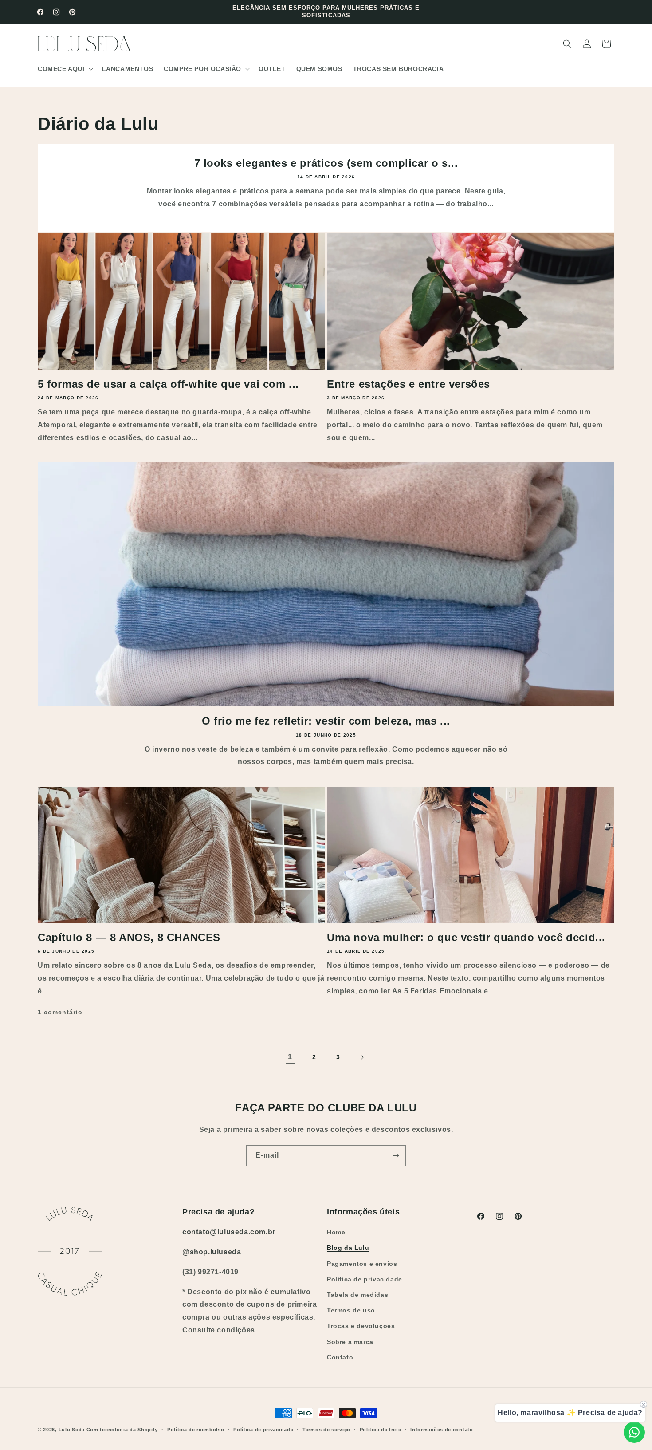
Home (336, 1232)
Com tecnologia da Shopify (122, 1429)
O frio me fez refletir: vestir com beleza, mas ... (326, 721)
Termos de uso (351, 1310)
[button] (64, 68)
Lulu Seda (72, 1429)
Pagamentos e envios (362, 1263)
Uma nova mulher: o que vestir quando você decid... (466, 937)
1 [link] (290, 1056)
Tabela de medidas (357, 1294)
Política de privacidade (364, 1279)
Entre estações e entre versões (408, 384)
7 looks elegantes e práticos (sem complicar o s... (326, 163)
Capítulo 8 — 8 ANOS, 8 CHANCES (129, 937)
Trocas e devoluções (361, 1325)
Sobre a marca (350, 1341)
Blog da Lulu (348, 1247)
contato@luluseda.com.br (228, 1232)
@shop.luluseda (211, 1252)
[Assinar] (395, 1155)
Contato (340, 1357)
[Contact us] (634, 1432)
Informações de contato (441, 1429)
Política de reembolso (195, 1429)
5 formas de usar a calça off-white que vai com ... (168, 384)
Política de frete (380, 1429)
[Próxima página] (362, 1057)
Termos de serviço (326, 1429)
